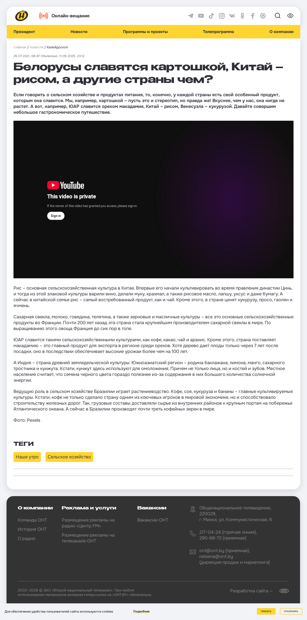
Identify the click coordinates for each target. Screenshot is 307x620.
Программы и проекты (145, 31)
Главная (19, 47)
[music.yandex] (263, 16)
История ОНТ (32, 529)
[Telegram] (191, 16)
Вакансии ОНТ (152, 520)
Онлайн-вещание (70, 16)
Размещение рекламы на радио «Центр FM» (88, 523)
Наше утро (27, 457)
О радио (27, 538)
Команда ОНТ (32, 520)
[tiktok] (211, 16)
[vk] (232, 16)
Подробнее (141, 611)
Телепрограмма (218, 31)
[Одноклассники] (242, 16)
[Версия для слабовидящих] (290, 16)
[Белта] (281, 590)
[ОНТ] (21, 16)
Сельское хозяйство (69, 457)
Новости (79, 31)
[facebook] (253, 16)
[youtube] (201, 16)
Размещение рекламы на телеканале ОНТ (88, 538)
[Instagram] (222, 16)
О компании (281, 31)
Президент (24, 31)
